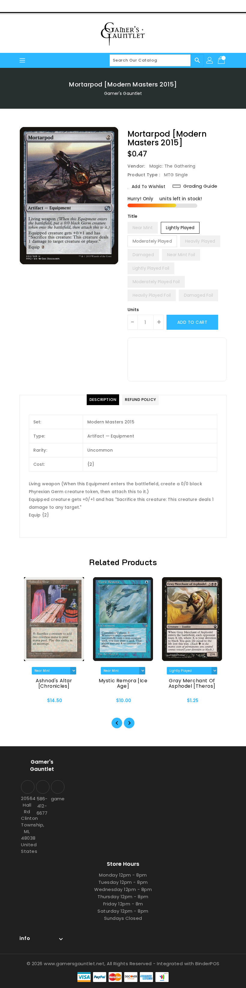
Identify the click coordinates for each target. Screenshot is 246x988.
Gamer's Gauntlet (123, 93)
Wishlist (234, 6)
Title (133, 216)
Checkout (204, 6)
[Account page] (210, 60)
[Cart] (222, 60)
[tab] (103, 399)
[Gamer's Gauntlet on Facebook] (9, 6)
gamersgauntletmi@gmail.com (57, 799)
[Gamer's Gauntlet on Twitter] (21, 6)
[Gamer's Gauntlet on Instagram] (32, 6)
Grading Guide (200, 186)
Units (133, 310)
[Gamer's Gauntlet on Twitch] (55, 6)
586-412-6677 (42, 806)
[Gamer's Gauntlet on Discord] (43, 6)
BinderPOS (207, 963)
